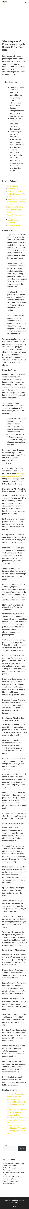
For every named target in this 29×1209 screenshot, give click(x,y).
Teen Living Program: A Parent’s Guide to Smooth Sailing (16, 1112)
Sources (21, 1200)
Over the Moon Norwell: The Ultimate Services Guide (16, 1104)
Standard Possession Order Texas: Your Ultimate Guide (15, 1096)
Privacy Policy (14, 1202)
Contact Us (15, 1200)
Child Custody (12, 186)
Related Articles (13, 225)
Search (5, 1145)
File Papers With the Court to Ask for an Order (15, 209)
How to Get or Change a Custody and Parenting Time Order (16, 201)
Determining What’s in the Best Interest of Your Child (16, 194)
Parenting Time (13, 189)
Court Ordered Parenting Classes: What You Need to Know (16, 1120)
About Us (7, 1200)
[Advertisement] (14, 24)
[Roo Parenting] (4, 2)
